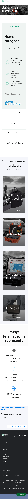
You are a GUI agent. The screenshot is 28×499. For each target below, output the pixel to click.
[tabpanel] (14, 71)
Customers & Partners (8, 480)
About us (5, 478)
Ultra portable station (8, 454)
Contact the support (19, 478)
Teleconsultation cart (7, 456)
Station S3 (5, 451)
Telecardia (5, 458)
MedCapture (5, 445)
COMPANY (5, 475)
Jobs (4, 482)
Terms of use (14, 488)
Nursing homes (6, 470)
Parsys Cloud (6, 442)
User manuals (18, 482)
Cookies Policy (21, 488)
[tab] (14, 28)
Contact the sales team (20, 480)
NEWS (16, 485)
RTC (4, 447)
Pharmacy (5, 468)
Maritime (5, 472)
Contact (5, 488)
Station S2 (5, 449)
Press (9, 488)
